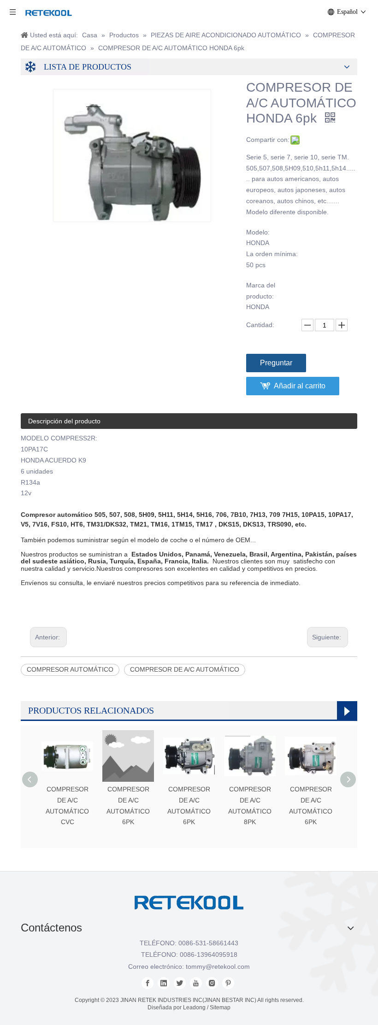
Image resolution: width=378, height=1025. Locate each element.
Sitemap (220, 1007)
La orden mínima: (272, 254)
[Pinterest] (228, 983)
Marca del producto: (260, 290)
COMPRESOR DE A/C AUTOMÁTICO (184, 669)
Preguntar (276, 363)
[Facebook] (148, 983)
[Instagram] (212, 983)
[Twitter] (180, 983)
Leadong (194, 1007)
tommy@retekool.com (218, 966)
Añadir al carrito (299, 386)
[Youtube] (196, 983)
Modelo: (258, 232)
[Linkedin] (164, 983)
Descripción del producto (64, 421)
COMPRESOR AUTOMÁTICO (70, 669)
